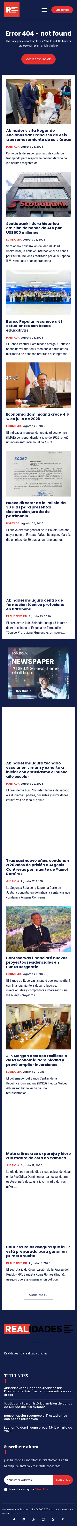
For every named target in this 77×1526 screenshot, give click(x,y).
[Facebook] (14, 1520)
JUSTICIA (12, 881)
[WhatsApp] (63, 1520)
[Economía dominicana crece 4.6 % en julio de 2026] (38, 385)
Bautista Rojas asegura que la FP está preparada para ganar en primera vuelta (38, 1251)
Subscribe (63, 1480)
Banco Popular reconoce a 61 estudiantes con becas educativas (34, 326)
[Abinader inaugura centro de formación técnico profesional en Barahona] (38, 571)
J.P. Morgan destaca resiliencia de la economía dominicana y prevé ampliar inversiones (36, 1060)
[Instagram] (24, 1520)
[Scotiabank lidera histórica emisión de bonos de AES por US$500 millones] (38, 194)
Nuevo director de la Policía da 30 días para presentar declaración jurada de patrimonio (36, 509)
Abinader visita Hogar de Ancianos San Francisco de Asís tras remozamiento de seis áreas (38, 135)
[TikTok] (34, 1520)
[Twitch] (43, 1520)
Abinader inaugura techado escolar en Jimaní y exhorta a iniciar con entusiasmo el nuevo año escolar (37, 770)
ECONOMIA (14, 239)
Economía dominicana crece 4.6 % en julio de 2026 (37, 416)
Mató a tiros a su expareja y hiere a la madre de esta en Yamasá (38, 1156)
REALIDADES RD (16, 616)
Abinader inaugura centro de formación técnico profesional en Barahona (36, 605)
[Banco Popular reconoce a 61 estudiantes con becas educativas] (38, 292)
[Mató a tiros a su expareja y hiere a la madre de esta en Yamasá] (38, 1124)
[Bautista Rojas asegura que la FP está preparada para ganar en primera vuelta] (38, 1218)
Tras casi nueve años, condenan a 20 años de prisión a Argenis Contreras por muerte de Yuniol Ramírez (37, 867)
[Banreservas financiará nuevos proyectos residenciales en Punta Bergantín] (38, 929)
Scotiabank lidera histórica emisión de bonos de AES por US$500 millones (34, 228)
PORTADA (13, 146)
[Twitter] (53, 1520)
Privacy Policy (42, 1489)
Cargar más (37, 1295)
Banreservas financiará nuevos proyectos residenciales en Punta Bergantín (36, 962)
